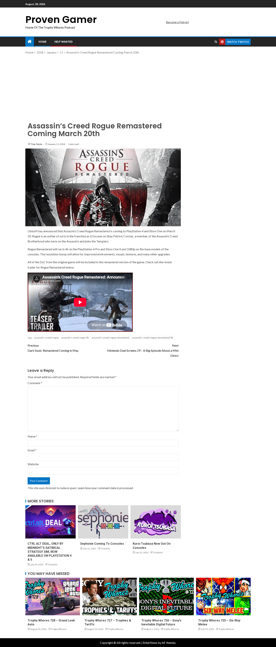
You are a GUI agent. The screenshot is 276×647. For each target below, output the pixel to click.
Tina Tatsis (36, 144)
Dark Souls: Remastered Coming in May (53, 348)
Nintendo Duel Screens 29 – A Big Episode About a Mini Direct (143, 350)
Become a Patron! (177, 22)
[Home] (30, 41)
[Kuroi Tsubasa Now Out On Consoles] (155, 521)
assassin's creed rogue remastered (110, 337)
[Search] (215, 41)
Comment (35, 383)
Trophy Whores (59, 629)
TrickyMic (53, 564)
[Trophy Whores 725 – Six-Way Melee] (223, 596)
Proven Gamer (61, 19)
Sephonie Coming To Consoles (102, 543)
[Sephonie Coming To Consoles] (103, 521)
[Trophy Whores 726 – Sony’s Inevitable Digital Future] (166, 596)
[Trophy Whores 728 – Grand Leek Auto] (52, 596)
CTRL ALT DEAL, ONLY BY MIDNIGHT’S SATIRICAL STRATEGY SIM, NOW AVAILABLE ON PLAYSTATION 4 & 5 (50, 551)
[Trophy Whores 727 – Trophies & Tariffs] (109, 596)
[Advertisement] (138, 85)
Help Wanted (63, 42)
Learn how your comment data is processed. (105, 488)
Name (32, 436)
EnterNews (150, 642)
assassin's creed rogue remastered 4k (152, 337)
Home (42, 42)
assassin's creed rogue (46, 337)
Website (33, 464)
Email (32, 450)
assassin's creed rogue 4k (75, 337)
